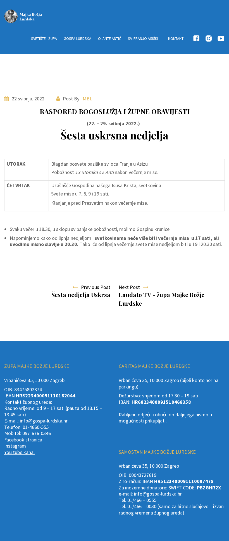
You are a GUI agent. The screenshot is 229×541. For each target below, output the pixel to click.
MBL (87, 98)
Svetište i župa (44, 38)
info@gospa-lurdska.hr (44, 420)
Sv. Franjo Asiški (143, 38)
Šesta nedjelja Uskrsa (80, 294)
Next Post (131, 287)
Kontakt (175, 38)
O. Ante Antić (109, 38)
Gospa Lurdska (77, 38)
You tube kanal (19, 452)
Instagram (15, 446)
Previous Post (94, 287)
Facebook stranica (23, 439)
